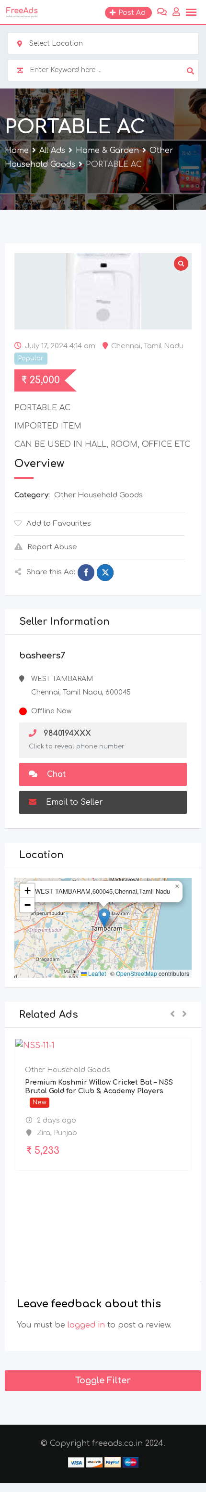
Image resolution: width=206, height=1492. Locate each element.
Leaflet (96, 973)
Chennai (125, 346)
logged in (86, 1325)
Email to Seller (73, 802)
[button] (104, 918)
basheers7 (42, 655)
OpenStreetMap (136, 973)
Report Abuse (52, 547)
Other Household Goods (98, 495)
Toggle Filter (103, 1380)
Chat (55, 774)
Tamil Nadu (163, 346)
